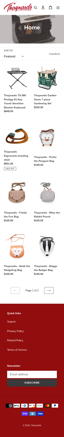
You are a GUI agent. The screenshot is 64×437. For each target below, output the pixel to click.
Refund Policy (15, 340)
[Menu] (58, 7)
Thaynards (36, 425)
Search (11, 321)
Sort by (8, 50)
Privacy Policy (15, 331)
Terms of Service (17, 349)
